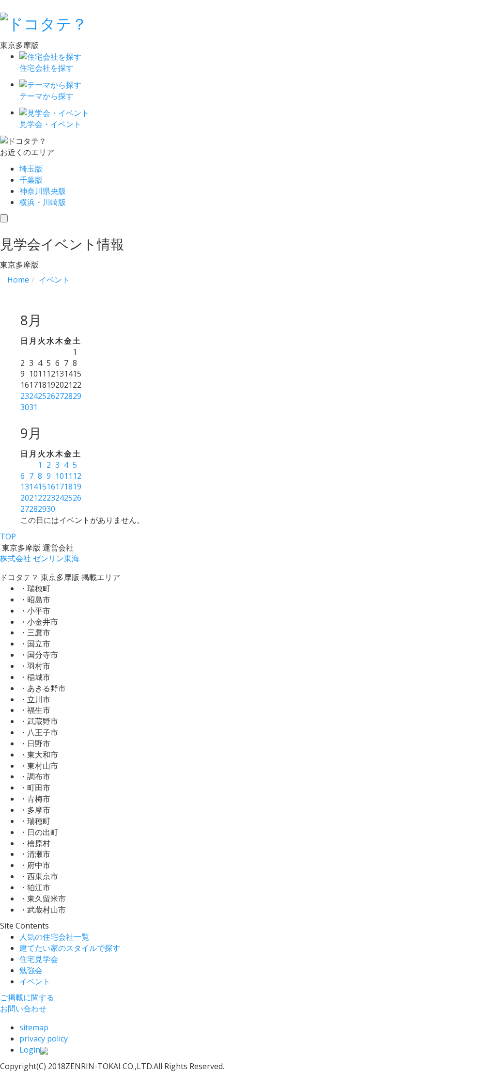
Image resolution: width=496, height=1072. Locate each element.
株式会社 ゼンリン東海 (39, 558)
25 (42, 396)
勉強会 (31, 970)
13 (24, 486)
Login (29, 1049)
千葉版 (31, 179)
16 (50, 486)
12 (77, 476)
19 (77, 486)
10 (59, 476)
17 (59, 486)
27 (59, 396)
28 (68, 396)
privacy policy (43, 1038)
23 (24, 396)
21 (33, 497)
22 (42, 497)
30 (24, 407)
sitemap (33, 1027)
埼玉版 (31, 168)
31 (33, 407)
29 (77, 396)
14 (33, 486)
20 (24, 497)
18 (68, 486)
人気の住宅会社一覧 (54, 936)
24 (33, 396)
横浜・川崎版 (42, 202)
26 (50, 396)
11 (68, 476)
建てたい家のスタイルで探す (69, 948)
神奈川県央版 (42, 191)
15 (42, 486)
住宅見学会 (38, 959)
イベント (34, 981)
